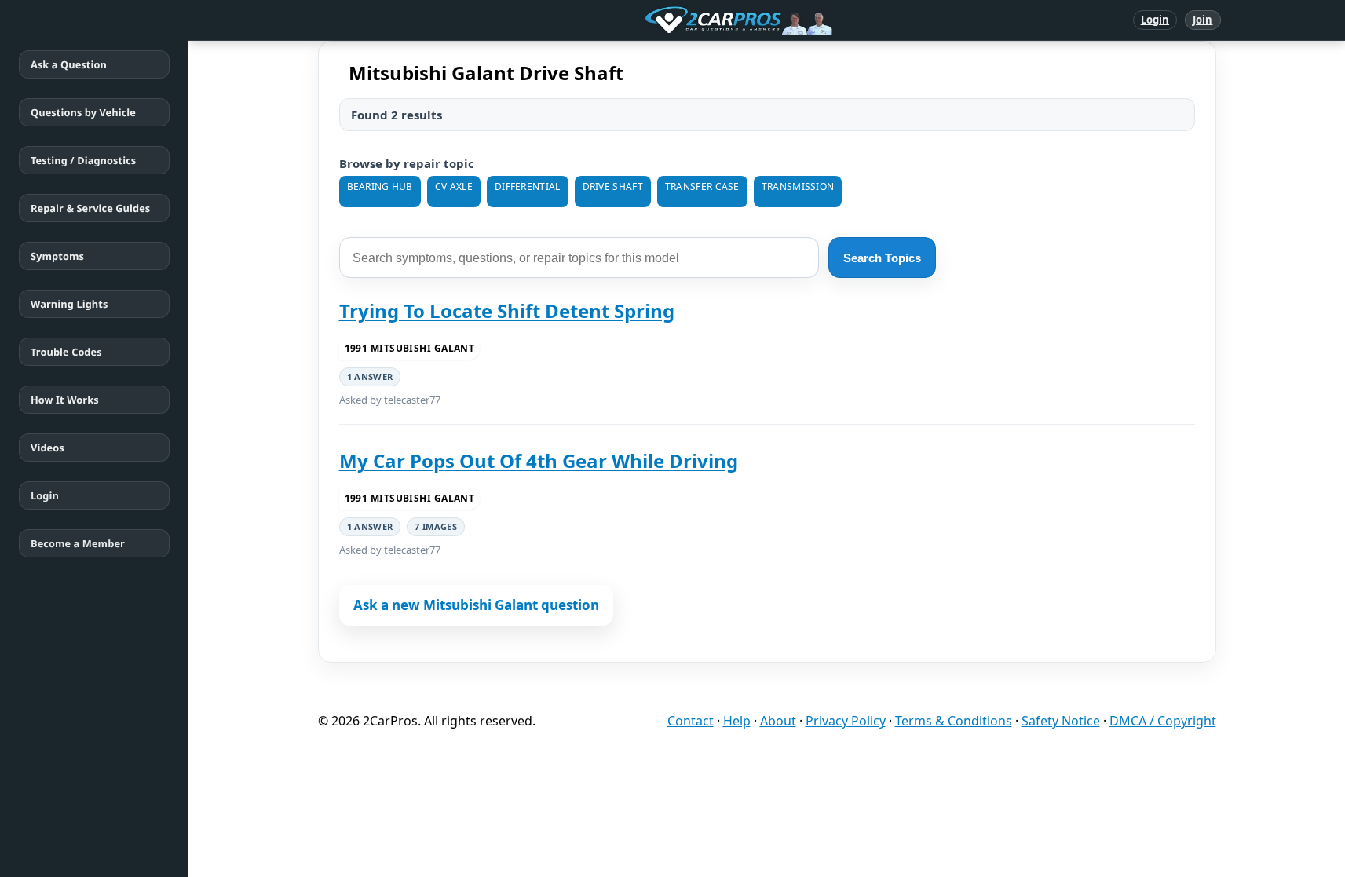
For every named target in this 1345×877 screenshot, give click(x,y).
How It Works (65, 400)
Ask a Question (69, 64)
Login (1155, 20)
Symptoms (57, 256)
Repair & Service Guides (90, 208)
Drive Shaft (613, 186)
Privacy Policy (846, 720)
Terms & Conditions (953, 720)
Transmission (798, 186)
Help (737, 720)
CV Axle (454, 186)
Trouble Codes (66, 352)
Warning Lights (69, 304)
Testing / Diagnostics (83, 160)
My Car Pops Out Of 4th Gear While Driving (538, 460)
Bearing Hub (380, 186)
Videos (47, 447)
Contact (690, 720)
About (778, 720)
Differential (528, 186)
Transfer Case (702, 186)
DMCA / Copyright (1162, 720)
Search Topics (882, 258)
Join (1202, 20)
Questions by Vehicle (83, 112)
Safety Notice (1061, 720)
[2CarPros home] (657, 20)
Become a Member (78, 543)
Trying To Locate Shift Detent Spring (506, 310)
